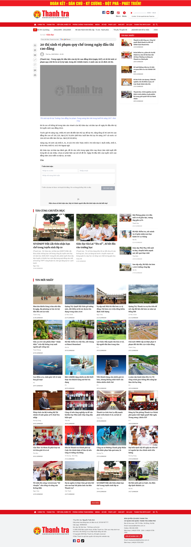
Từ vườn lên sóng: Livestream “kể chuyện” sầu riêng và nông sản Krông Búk (46, 485)
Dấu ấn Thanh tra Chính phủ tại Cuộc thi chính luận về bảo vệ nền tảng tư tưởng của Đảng (78, 450)
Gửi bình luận (108, 188)
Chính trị (41, 24)
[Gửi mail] (35, 55)
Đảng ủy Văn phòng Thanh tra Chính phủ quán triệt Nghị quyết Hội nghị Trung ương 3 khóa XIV (143, 414)
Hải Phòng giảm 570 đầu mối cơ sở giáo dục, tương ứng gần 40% (143, 217)
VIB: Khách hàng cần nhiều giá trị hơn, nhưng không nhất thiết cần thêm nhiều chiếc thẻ (110, 379)
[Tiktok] (112, 12)
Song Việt (79, 258)
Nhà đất (121, 24)
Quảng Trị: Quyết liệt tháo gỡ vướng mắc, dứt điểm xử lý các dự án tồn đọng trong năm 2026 (79, 308)
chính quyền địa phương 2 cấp (155, 30)
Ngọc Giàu (36, 266)
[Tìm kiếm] (157, 24)
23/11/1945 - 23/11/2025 (53, 30)
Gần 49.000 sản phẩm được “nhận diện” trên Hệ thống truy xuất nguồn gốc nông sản (47, 344)
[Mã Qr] (35, 65)
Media (97, 24)
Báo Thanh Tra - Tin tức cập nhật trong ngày (51, 14)
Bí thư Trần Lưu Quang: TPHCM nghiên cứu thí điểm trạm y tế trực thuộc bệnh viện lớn (144, 82)
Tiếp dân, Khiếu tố (64, 24)
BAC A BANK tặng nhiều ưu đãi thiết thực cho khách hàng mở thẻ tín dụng (79, 379)
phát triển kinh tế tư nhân (131, 30)
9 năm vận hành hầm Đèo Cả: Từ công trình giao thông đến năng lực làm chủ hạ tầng (143, 379)
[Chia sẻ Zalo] (35, 50)
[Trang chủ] (35, 24)
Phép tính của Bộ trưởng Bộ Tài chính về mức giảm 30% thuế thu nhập (46, 414)
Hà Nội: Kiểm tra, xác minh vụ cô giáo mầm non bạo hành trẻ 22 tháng (143, 234)
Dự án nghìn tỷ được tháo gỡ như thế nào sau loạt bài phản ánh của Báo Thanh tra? (79, 485)
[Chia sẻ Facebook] (35, 45)
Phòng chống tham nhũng (83, 24)
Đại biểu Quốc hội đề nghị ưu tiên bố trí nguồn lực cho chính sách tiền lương (143, 450)
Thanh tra (51, 24)
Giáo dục (50, 35)
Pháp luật (112, 24)
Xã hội (104, 24)
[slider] (140, 13)
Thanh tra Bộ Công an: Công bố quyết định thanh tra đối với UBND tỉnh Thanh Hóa (144, 42)
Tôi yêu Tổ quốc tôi (111, 30)
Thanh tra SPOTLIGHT (142, 24)
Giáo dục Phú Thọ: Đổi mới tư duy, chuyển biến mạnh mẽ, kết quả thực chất (143, 250)
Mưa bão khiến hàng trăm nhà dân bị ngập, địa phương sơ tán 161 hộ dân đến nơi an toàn (47, 308)
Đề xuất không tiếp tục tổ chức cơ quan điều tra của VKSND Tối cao (144, 69)
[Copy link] (35, 60)
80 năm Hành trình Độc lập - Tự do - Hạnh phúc (83, 30)
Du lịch (129, 24)
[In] (35, 75)
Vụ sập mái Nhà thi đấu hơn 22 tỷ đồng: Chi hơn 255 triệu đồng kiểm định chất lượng (111, 308)
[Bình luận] (35, 70)
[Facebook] (103, 12)
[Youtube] (107, 12)
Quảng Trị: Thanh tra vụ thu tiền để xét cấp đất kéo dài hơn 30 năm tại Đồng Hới (143, 308)
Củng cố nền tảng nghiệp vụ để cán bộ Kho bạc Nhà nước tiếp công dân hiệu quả (79, 414)
